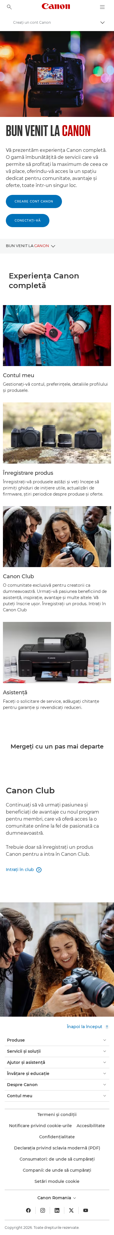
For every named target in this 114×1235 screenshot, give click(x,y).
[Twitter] (71, 1210)
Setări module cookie (57, 1181)
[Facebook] (28, 1210)
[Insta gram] (42, 1210)
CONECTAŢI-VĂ (28, 220)
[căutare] (9, 7)
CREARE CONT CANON (34, 201)
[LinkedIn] (57, 1210)
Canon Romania (54, 1197)
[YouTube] (85, 1210)
